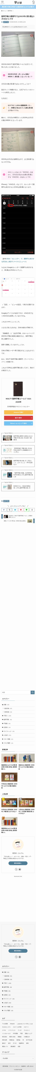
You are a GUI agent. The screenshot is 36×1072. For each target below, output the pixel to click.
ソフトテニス (11, 1030)
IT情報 (7, 723)
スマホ (4, 1030)
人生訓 (7, 735)
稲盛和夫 (21, 1043)
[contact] (19, 869)
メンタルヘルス (6, 1033)
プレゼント (27, 1030)
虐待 (27, 1043)
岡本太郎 (4, 1040)
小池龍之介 (27, 1036)
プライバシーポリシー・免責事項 (17, 1066)
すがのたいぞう (6, 1027)
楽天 (9, 1043)
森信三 (4, 1043)
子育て (7, 715)
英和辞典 (8, 712)
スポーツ (26, 1027)
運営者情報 (5, 1066)
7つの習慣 (5, 1023)
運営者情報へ (18, 863)
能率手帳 (6, 22)
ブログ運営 (8, 743)
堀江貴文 (4, 1036)
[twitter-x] (16, 869)
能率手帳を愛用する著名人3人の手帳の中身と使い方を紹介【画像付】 (23, 437)
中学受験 (15, 1033)
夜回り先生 (12, 1036)
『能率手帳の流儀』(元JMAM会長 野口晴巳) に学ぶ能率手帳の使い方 (23, 474)
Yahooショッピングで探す (18, 423)
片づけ (15, 1043)
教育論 (18, 1040)
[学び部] (18, 2)
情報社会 (11, 1040)
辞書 (6, 704)
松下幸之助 (29, 1040)
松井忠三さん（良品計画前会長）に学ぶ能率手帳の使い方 (22, 487)
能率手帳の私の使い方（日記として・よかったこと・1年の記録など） (23, 462)
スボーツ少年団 (17, 1027)
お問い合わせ (30, 1066)
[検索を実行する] (33, 692)
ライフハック (9, 731)
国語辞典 (8, 708)
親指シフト (5, 1046)
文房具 (7, 727)
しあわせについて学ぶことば (25, 1023)
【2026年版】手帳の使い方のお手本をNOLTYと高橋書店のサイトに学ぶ (23, 450)
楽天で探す (18, 418)
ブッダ (19, 1030)
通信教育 (13, 1046)
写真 (21, 1033)
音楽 (19, 1046)
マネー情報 (8, 739)
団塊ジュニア (28, 1033)
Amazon (12, 1023)
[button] (3, 510)
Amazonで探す (18, 412)
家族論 (19, 1036)
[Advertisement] (18, 605)
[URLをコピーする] (32, 510)
